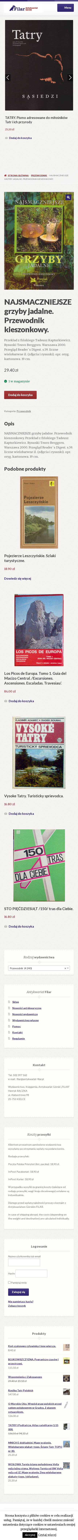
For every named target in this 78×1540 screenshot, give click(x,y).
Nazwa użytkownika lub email (24, 1256)
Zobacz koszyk (17, 1305)
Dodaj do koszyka (20, 137)
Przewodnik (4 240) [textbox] (38, 968)
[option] (39, 80)
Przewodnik (39, 175)
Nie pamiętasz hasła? (20, 1301)
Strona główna (18, 175)
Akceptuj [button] (30, 1535)
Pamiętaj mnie (19, 1282)
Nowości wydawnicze (25, 1014)
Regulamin (18, 1038)
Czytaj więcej (47, 1535)
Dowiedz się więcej (17, 578)
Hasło (11, 1273)
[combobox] (39, 968)
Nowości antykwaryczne (26, 1008)
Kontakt (17, 1032)
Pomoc (16, 1026)
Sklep (15, 1001)
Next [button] (70, 77)
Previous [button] (8, 77)
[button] (68, 197)
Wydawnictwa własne (25, 1020)
